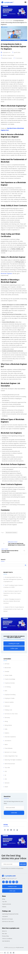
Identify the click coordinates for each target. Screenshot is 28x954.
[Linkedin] (10, 882)
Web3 (6, 787)
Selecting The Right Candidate (13, 760)
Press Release (8, 748)
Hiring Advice (8, 725)
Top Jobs (7, 767)
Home (2, 20)
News (6, 744)
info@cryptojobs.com (11, 878)
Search (3, 559)
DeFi (6, 691)
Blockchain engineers (6, 273)
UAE (6, 771)
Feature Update (9, 702)
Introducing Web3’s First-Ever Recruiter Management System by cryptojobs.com (13, 579)
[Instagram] (13, 882)
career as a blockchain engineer (10, 335)
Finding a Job (8, 710)
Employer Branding (10, 694)
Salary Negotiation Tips (11, 756)
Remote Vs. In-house (10, 752)
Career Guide (8, 20)
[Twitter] (6, 882)
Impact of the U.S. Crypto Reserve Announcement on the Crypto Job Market (13, 609)
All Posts (5, 55)
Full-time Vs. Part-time (11, 714)
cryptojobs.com (6, 52)
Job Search (8, 740)
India (6, 729)
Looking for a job (14, 643)
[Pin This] (10, 953)
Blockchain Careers (7, 58)
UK (5, 775)
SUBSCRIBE (14, 813)
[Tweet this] (5, 953)
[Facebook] (3, 882)
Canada (7, 671)
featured (7, 706)
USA (6, 779)
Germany (7, 717)
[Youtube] (17, 882)
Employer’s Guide (9, 698)
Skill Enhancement (10, 763)
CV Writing (8, 687)
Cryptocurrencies (10, 683)
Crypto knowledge (10, 679)
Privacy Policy (20, 868)
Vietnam (7, 783)
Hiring (6, 721)
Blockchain (8, 667)
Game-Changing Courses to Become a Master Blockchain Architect (12, 601)
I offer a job (14, 648)
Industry (7, 733)
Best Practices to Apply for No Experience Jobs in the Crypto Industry (12, 593)
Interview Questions (10, 737)
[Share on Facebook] (8, 953)
